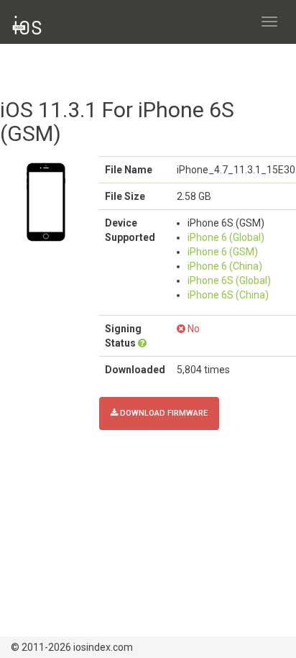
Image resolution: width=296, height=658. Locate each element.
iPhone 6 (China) (225, 266)
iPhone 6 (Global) (226, 237)
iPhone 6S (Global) (229, 280)
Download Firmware (163, 413)
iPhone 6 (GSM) (223, 251)
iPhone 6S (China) (228, 295)
